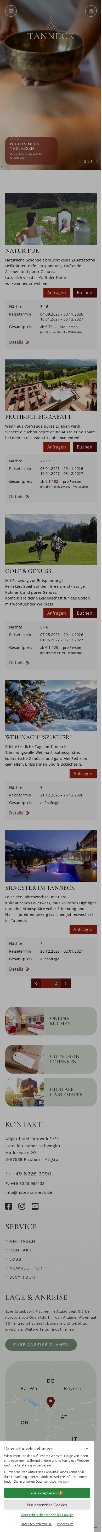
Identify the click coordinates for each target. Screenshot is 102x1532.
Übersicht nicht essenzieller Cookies (47, 1515)
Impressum (65, 1524)
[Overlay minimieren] (87, 1448)
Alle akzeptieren (43, 1493)
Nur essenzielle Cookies (47, 1505)
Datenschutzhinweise (36, 1524)
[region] (47, 1469)
